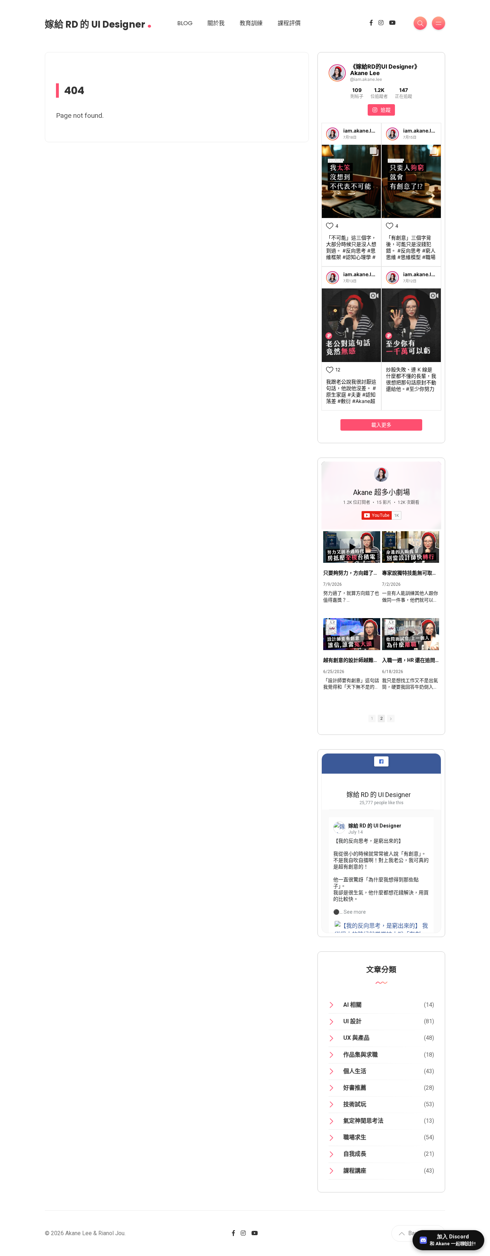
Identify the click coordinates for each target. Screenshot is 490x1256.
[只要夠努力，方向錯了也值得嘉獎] (351, 547)
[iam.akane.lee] (333, 134)
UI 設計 (352, 1021)
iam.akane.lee (360, 131)
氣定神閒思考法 (363, 1120)
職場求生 (354, 1137)
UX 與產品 (356, 1037)
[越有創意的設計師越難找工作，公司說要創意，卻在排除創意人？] (351, 634)
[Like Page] (381, 761)
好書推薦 (354, 1087)
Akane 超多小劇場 (381, 492)
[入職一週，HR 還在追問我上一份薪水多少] (410, 634)
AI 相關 (352, 1004)
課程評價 (289, 23)
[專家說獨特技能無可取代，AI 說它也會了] (410, 547)
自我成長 (354, 1153)
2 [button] (381, 718)
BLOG (185, 23)
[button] (391, 718)
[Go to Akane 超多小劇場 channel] (381, 474)
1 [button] (372, 718)
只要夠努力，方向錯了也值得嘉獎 (351, 573)
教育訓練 (251, 23)
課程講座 (354, 1170)
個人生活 (354, 1071)
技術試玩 (354, 1104)
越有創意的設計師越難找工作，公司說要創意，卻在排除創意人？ (351, 660)
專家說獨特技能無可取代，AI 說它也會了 (410, 573)
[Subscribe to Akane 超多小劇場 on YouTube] (381, 515)
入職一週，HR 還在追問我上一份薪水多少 (410, 660)
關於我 (216, 23)
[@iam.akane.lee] (337, 73)
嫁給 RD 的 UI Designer (98, 22)
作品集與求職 (360, 1054)
